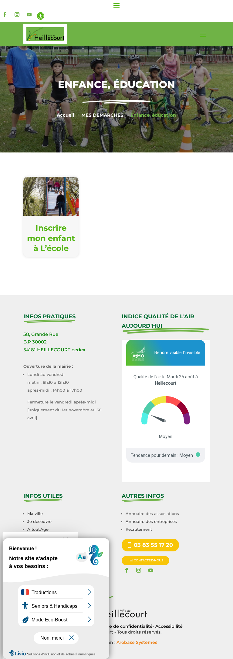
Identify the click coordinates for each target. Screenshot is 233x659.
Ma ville (35, 513)
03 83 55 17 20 (153, 545)
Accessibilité (169, 626)
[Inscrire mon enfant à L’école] (51, 196)
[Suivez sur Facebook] (5, 14)
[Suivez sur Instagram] (17, 14)
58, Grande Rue (40, 334)
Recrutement (139, 529)
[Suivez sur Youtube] (29, 14)
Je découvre (39, 521)
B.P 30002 (35, 342)
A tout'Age (38, 529)
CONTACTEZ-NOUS (148, 560)
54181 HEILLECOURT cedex (54, 350)
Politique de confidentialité (122, 626)
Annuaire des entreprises (151, 521)
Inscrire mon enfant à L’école (51, 238)
